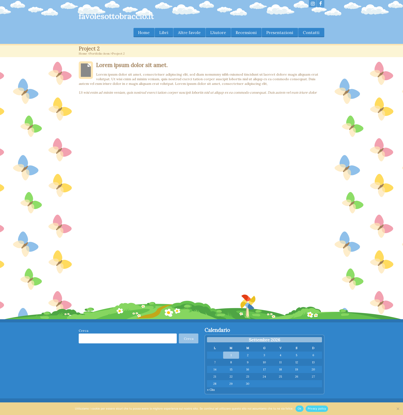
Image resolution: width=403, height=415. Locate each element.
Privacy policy (317, 408)
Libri (163, 32)
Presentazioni (279, 32)
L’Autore (218, 32)
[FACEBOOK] (320, 3)
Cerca (83, 330)
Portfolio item (99, 53)
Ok (299, 408)
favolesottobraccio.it (116, 16)
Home (144, 32)
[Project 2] (86, 70)
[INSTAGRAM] (313, 3)
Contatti (311, 32)
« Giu (211, 389)
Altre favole (189, 32)
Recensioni (246, 32)
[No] (398, 409)
